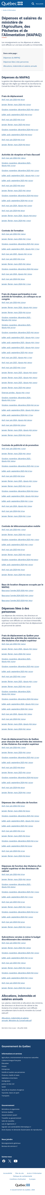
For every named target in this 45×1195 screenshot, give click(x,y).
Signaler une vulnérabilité (16, 1127)
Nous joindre (39, 4)
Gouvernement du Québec (16, 1046)
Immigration (6, 1081)
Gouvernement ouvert (9, 1115)
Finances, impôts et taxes (10, 1075)
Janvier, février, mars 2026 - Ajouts (19, 307)
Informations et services (12, 1054)
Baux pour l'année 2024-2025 (17, 595)
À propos (32, 1179)
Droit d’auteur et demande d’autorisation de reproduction (22, 1130)
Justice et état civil (8, 1084)
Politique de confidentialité (22, 1176)
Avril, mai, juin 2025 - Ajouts (17, 254)
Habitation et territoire (9, 1078)
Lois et (8, 1124)
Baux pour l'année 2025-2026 (17, 590)
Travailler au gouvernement (11, 1118)
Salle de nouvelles (8, 1121)
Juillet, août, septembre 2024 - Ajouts (20, 410)
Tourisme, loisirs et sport (10, 1093)
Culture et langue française (11, 1060)
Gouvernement (8, 1105)
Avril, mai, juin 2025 (13, 119)
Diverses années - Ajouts (16, 392)
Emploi (4, 1066)
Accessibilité (7, 1173)
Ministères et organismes (10, 1109)
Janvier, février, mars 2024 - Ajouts (19, 215)
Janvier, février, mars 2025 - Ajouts (19, 372)
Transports (5, 1096)
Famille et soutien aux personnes (13, 1072)
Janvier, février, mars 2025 (16, 124)
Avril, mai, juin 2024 (13, 139)
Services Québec (7, 1112)
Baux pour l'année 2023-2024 (17, 600)
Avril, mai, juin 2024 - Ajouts (17, 205)
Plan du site (19, 1173)
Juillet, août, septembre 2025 (17, 114)
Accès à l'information (9, 10)
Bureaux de (9, 1146)
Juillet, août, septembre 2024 (17, 134)
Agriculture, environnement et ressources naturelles (20, 1057)
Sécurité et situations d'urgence (13, 1090)
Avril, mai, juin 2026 (13, 99)
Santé (4, 1087)
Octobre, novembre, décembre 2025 (20, 109)
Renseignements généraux (11, 1143)
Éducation (5, 1063)
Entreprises (6, 1069)
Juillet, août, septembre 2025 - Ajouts (20, 175)
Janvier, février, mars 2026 (16, 104)
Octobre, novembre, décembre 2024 (20, 129)
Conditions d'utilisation (18, 1179)
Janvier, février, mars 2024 (16, 145)
